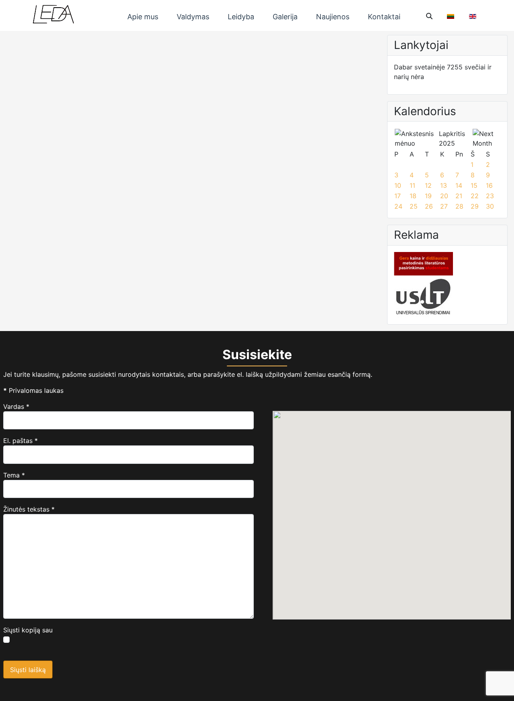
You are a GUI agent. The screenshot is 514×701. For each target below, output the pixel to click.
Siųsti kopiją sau (28, 630)
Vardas (16, 406)
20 (444, 196)
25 (414, 206)
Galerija (285, 16)
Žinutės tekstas (29, 509)
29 (475, 206)
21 (458, 196)
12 (428, 185)
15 (474, 185)
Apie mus (142, 16)
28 (459, 206)
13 (443, 185)
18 (413, 196)
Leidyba (241, 16)
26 (429, 206)
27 (444, 206)
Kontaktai (384, 16)
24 (398, 206)
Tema (14, 475)
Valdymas (193, 16)
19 (428, 196)
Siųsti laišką (28, 670)
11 (412, 185)
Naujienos (332, 16)
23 (490, 196)
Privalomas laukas (33, 390)
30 (490, 206)
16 (489, 185)
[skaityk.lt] (423, 263)
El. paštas (20, 441)
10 (397, 185)
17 (397, 196)
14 (458, 185)
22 (475, 196)
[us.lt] (423, 296)
